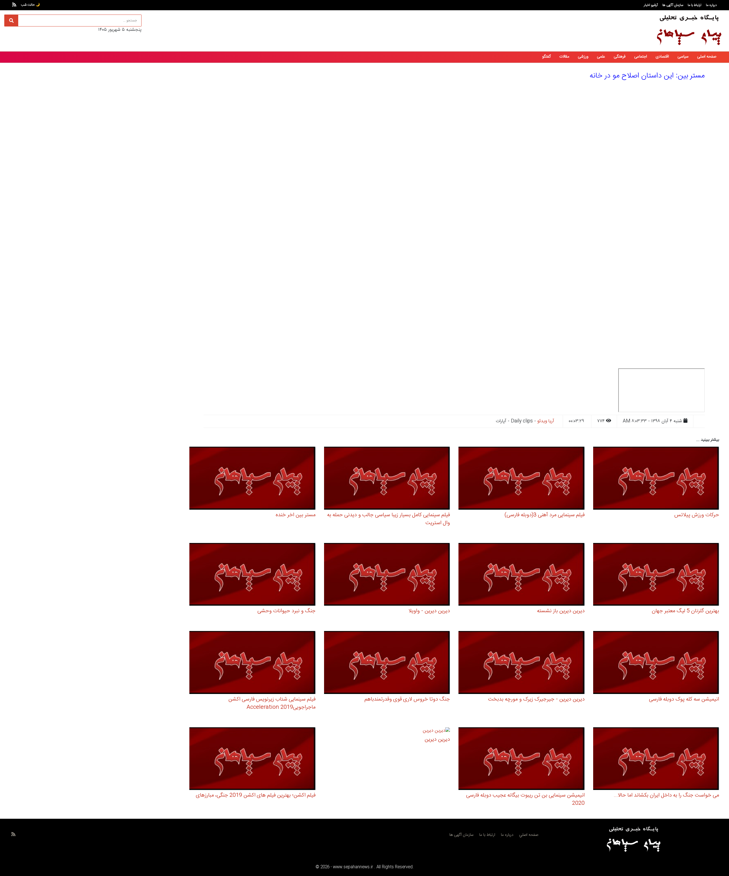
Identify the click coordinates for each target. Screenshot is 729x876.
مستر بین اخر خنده (296, 515)
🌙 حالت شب (30, 5)
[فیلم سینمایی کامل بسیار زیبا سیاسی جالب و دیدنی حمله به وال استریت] (387, 479)
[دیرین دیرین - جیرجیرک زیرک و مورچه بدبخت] (521, 663)
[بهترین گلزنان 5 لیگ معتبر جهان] (656, 575)
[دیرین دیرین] (436, 731)
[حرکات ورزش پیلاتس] (656, 479)
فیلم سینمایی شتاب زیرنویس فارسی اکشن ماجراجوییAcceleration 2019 (272, 703)
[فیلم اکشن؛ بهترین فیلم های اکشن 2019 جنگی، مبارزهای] (252, 759)
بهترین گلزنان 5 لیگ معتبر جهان (685, 611)
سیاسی (683, 56)
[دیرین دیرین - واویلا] (387, 575)
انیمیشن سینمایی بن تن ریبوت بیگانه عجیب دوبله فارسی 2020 (525, 799)
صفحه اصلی (706, 56)
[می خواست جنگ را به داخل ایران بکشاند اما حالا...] (656, 759)
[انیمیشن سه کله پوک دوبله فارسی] (656, 663)
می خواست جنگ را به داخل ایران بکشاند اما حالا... (666, 795)
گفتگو (546, 56)
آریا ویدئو (545, 421)
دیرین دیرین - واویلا (429, 611)
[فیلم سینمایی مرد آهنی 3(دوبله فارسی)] (521, 479)
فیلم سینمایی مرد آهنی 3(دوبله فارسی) (545, 515)
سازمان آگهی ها (672, 5)
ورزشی (583, 56)
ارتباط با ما (694, 5)
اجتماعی (640, 56)
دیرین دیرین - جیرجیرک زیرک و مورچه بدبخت (536, 699)
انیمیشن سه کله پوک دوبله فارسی (684, 699)
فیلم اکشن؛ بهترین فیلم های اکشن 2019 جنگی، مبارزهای (256, 795)
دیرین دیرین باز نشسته (561, 611)
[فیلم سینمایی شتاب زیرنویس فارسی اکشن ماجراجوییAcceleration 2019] (252, 663)
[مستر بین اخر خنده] (252, 479)
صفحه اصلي (528, 835)
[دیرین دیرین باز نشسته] (521, 575)
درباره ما (711, 5)
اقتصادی (662, 56)
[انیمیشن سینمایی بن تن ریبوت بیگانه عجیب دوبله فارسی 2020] (521, 759)
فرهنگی (620, 56)
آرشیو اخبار (651, 5)
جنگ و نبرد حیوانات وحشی (286, 611)
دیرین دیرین (437, 739)
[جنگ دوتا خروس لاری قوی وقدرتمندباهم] (387, 663)
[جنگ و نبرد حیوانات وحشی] (252, 575)
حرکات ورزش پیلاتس (696, 515)
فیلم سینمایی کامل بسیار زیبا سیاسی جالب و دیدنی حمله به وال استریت (388, 519)
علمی (601, 56)
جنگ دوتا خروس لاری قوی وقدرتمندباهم (407, 699)
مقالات (564, 56)
